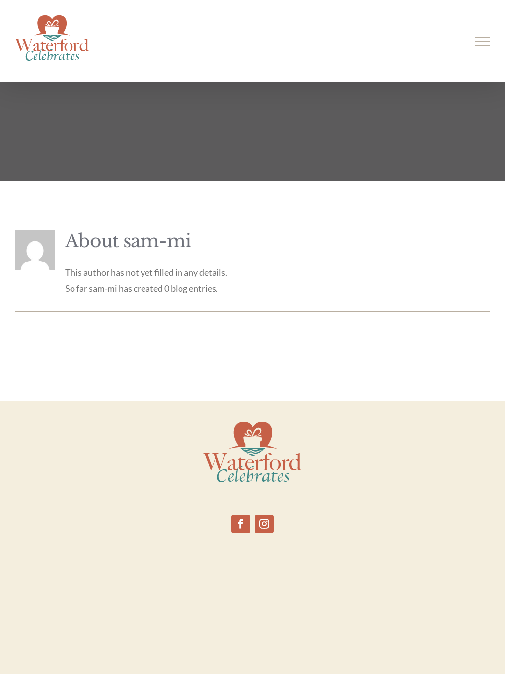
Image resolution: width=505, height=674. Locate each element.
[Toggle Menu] (483, 41)
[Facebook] (240, 524)
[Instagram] (264, 524)
